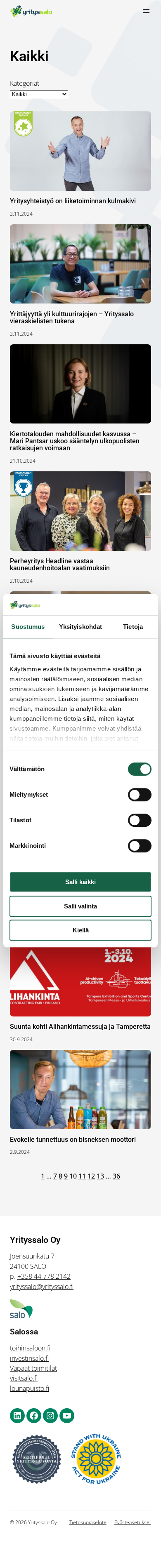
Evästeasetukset (132, 1522)
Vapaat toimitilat (33, 1368)
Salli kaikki (80, 881)
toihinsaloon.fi (30, 1348)
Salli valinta (80, 906)
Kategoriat (24, 83)
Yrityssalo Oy (35, 1240)
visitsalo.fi (24, 1378)
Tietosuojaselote (88, 1522)
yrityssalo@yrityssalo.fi (41, 1286)
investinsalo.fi (29, 1358)
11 (82, 1176)
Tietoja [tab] (133, 626)
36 (116, 1176)
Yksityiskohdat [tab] (80, 626)
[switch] (140, 794)
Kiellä (81, 930)
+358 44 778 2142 (44, 1276)
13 (100, 1176)
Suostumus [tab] (28, 626)
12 (91, 1176)
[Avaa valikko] (146, 11)
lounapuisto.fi (29, 1388)
